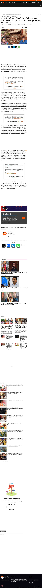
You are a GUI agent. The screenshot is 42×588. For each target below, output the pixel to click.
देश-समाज (4, 14)
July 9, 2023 (20, 121)
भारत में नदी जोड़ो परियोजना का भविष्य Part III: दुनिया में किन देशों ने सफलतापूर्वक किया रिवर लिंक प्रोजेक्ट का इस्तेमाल (15, 431)
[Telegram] (14, 47)
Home (1, 14)
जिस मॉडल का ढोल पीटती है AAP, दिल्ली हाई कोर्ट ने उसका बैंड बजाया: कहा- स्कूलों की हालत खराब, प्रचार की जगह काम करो (14, 288)
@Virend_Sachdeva (15, 116)
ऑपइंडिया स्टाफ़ (24, 27)
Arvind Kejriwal (6, 227)
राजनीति (8, 16)
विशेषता (15, 328)
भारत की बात (2, 323)
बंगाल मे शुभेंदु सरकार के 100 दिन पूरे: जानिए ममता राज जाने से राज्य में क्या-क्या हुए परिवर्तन (9, 337)
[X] (39, 0)
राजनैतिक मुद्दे (16, 323)
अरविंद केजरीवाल (22, 227)
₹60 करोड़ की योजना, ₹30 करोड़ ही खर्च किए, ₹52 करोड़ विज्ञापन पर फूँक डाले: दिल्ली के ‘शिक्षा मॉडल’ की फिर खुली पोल (14, 304)
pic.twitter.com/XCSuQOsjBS (10, 173)
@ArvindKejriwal (8, 165)
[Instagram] (36, 0)
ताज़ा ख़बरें (2, 383)
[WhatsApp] (40, 0)
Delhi (15, 227)
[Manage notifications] (2, 586)
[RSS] (38, 0)
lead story (18, 227)
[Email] (16, 47)
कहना (26, 150)
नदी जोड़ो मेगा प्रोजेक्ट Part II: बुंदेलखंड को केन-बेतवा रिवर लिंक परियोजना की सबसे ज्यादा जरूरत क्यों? (14, 446)
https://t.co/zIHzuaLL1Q (18, 118)
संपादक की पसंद (14, 16)
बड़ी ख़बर (5, 16)
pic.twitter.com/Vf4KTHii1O (10, 83)
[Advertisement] (6, 357)
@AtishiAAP (7, 82)
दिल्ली (25, 227)
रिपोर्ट (10, 16)
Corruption (12, 227)
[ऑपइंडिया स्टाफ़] (4, 234)
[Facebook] (35, 0)
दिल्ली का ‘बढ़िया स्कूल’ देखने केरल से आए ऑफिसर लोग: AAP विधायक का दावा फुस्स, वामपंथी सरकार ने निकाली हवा (14, 273)
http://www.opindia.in (11, 233)
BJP (9, 227)
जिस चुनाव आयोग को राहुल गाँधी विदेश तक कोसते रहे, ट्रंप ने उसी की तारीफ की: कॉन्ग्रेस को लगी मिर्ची (21, 326)
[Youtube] (41, 0)
